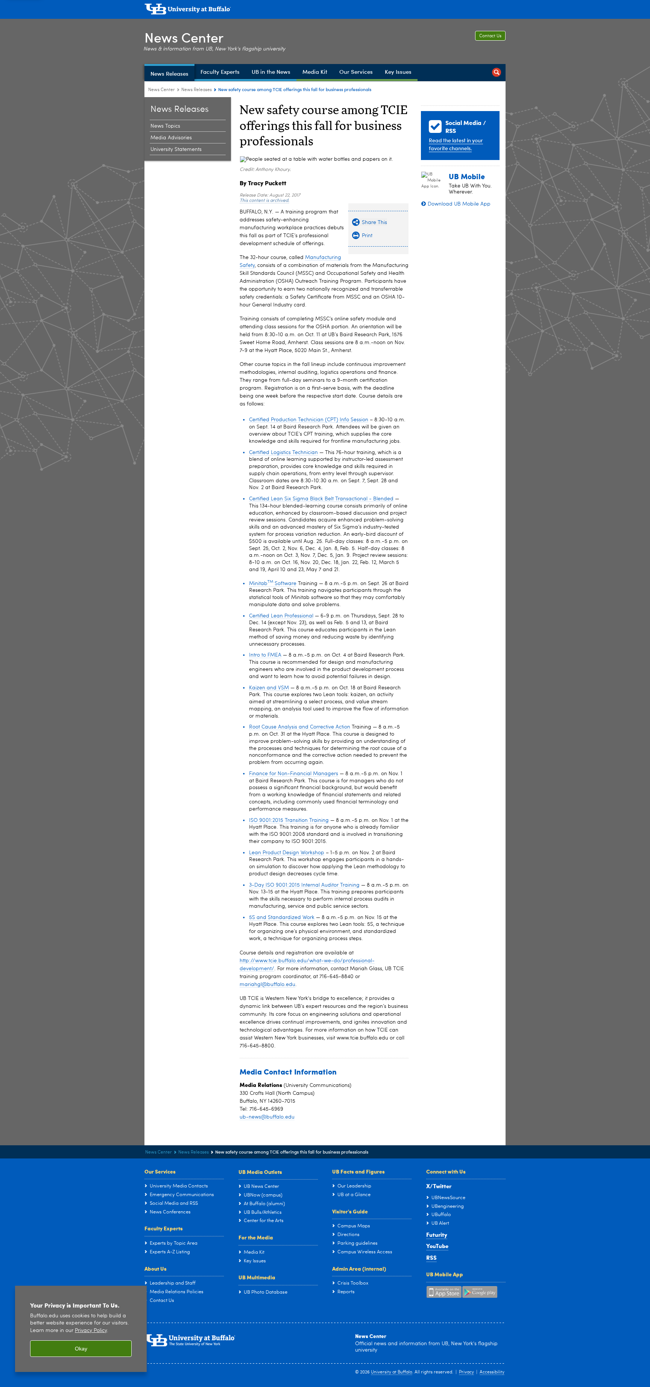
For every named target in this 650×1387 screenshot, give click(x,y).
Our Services (160, 1171)
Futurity (436, 1234)
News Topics (165, 126)
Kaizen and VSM (269, 687)
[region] (81, 1329)
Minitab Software (272, 583)
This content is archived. (264, 200)
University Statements (176, 149)
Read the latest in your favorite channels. (456, 144)
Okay (81, 1349)
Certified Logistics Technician (283, 452)
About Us (155, 1268)
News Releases (196, 90)
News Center (183, 37)
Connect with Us (446, 1171)
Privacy (466, 1372)
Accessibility (492, 1372)
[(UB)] (325, 10)
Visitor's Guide (350, 1211)
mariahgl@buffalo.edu (267, 984)
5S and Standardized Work (281, 917)
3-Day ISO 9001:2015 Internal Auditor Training (304, 885)
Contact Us (490, 36)
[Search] (496, 72)
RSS (431, 1257)
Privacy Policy (91, 1331)
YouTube (437, 1246)
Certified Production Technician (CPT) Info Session (308, 419)
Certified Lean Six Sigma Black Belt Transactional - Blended (321, 498)
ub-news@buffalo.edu (267, 1117)
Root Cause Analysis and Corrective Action (299, 727)
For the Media (255, 1237)
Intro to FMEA (265, 655)
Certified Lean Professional (281, 616)
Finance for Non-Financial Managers (293, 773)
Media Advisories (171, 137)
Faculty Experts (163, 1228)
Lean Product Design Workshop (286, 852)
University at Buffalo (391, 1372)
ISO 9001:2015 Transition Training (289, 820)
